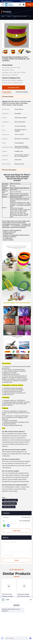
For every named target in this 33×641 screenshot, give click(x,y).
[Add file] (2, 638)
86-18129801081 (27, 1)
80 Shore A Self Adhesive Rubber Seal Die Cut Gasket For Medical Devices (8, 595)
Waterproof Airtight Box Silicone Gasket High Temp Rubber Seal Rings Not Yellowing (24, 595)
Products (9, 16)
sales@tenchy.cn (8, 1)
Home (2, 16)
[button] (31, 52)
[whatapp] (4, 525)
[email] (8, 525)
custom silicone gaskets (10, 500)
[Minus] (30, 600)
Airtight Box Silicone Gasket (20, 16)
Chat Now (16, 531)
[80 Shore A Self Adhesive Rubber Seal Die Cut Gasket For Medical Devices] (8, 586)
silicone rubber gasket (9, 503)
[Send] (30, 638)
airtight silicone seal (8, 507)
